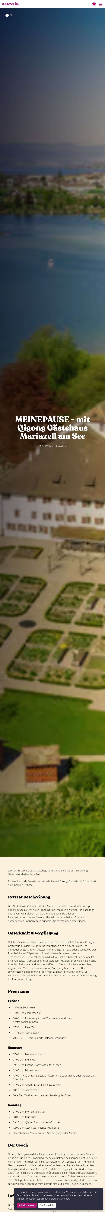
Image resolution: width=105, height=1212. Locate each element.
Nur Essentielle (47, 1205)
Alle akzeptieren (26, 1205)
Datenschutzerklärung (45, 1198)
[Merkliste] (94, 4)
